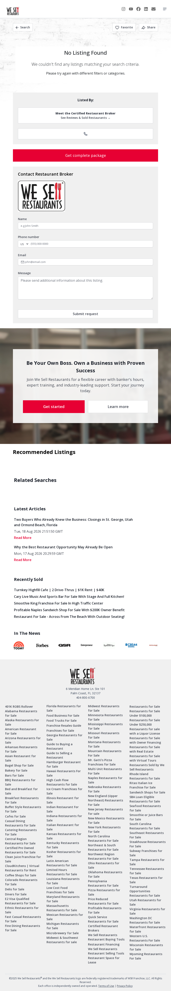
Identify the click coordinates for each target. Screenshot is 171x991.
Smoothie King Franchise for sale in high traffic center (58, 603)
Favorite (127, 27)
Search (25, 27)
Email (22, 255)
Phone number (28, 237)
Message (24, 273)
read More (22, 537)
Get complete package (85, 155)
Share (151, 27)
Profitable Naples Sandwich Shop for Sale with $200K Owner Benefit (69, 610)
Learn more (118, 406)
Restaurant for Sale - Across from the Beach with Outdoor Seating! (69, 616)
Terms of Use (106, 986)
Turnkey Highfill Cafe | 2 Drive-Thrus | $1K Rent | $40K (59, 590)
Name (22, 219)
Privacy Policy (125, 986)
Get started (53, 406)
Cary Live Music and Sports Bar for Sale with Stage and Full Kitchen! (69, 596)
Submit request (85, 314)
